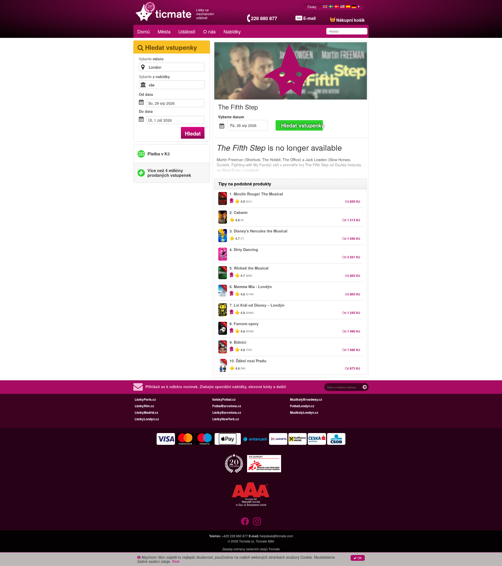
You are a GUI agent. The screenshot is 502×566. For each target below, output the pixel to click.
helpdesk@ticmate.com (276, 536)
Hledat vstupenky (302, 125)
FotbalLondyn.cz (302, 406)
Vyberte (151, 58)
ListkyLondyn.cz (147, 419)
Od (146, 94)
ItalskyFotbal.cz (224, 399)
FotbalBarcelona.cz (226, 406)
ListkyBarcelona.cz (226, 412)
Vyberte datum (231, 116)
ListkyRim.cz (144, 406)
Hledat (193, 133)
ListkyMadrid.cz (146, 412)
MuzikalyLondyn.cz (304, 412)
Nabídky (232, 31)
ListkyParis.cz (145, 399)
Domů (143, 31)
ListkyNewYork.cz (225, 419)
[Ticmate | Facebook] (245, 521)
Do (146, 111)
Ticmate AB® (265, 541)
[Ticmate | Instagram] (257, 521)
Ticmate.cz (246, 541)
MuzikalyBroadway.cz (306, 399)
